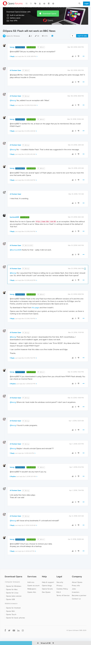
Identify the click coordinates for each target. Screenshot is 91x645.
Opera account (33, 585)
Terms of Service (63, 595)
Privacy (59, 585)
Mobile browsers (11, 604)
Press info (76, 585)
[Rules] (49, 3)
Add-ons (30, 582)
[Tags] (35, 3)
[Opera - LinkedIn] (18, 630)
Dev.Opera (46, 592)
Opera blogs (47, 585)
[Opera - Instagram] (23, 630)
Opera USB (10, 599)
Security (60, 582)
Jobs (74, 589)
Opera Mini (10, 611)
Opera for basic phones (15, 618)
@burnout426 (28, 245)
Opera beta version (13, 596)
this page (35, 308)
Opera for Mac (12, 589)
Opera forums (47, 589)
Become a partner (79, 595)
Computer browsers (12, 582)
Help (44, 576)
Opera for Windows (13, 36)
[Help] (53, 3)
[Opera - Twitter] (9, 630)
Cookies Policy (62, 589)
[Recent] (31, 3)
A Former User (15, 70)
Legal (59, 576)
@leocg (26, 96)
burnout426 (14, 217)
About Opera (77, 582)
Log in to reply (82, 36)
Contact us (76, 599)
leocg (12, 47)
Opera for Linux (12, 593)
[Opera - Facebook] (5, 630)
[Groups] (44, 3)
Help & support (48, 582)
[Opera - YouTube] (13, 630)
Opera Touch (11, 614)
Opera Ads (31, 592)
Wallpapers (31, 589)
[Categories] (26, 3)
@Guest (42, 47)
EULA (59, 592)
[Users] (40, 3)
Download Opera (49, 14)
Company (77, 576)
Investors (75, 592)
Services (31, 576)
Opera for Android (13, 608)
